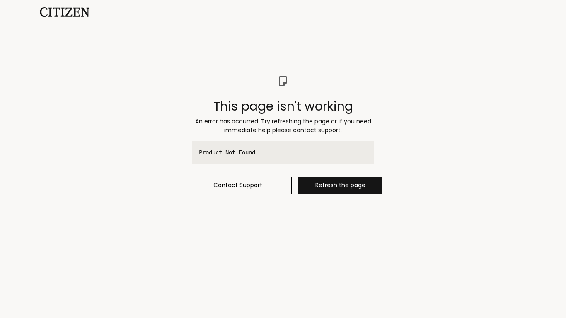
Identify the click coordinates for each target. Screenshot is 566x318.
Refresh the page (340, 185)
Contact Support (237, 185)
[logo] (64, 12)
